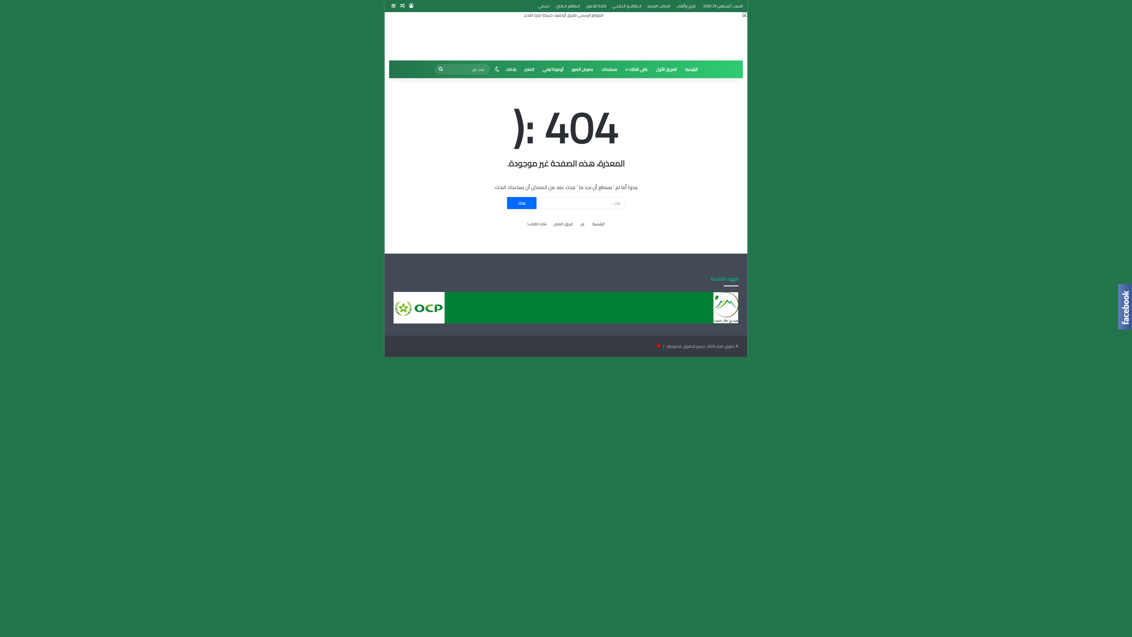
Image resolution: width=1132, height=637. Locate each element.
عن (582, 224)
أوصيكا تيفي (552, 69)
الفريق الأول (666, 69)
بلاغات (511, 69)
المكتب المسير (658, 5)
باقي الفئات (638, 69)
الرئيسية (691, 69)
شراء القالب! (537, 224)
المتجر (529, 69)
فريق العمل (563, 224)
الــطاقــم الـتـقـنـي (626, 5)
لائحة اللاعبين (596, 5)
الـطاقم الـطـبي (568, 5)
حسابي (544, 5)
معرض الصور (582, 69)
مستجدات (609, 69)
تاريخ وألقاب (686, 5)
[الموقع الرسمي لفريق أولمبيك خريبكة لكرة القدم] (566, 36)
